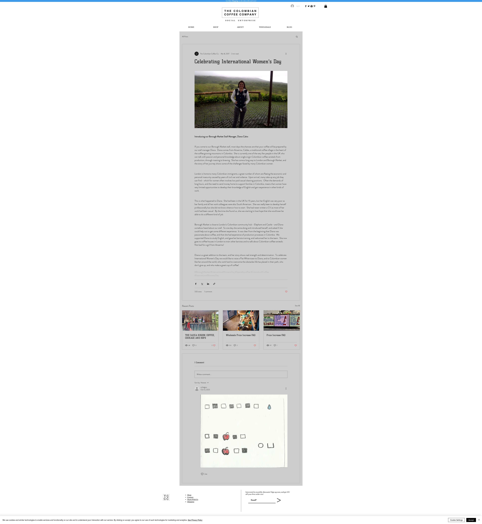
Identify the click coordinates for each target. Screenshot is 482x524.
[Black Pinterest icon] (314, 6)
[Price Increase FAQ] (282, 320)
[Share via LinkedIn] (208, 284)
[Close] (478, 520)
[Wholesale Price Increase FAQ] (241, 320)
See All (297, 305)
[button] (325, 6)
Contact (190, 497)
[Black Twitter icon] (309, 6)
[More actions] (285, 53)
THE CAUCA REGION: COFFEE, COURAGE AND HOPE (200, 336)
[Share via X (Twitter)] (202, 284)
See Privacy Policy (195, 520)
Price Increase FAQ (276, 335)
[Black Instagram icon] (312, 6)
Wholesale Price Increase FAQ (240, 335)
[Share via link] (214, 284)
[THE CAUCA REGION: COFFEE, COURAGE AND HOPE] (200, 320)
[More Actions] (285, 388)
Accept (471, 520)
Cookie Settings (456, 520)
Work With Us (192, 499)
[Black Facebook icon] (306, 6)
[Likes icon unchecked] (202, 474)
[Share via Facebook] (196, 284)
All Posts (185, 36)
